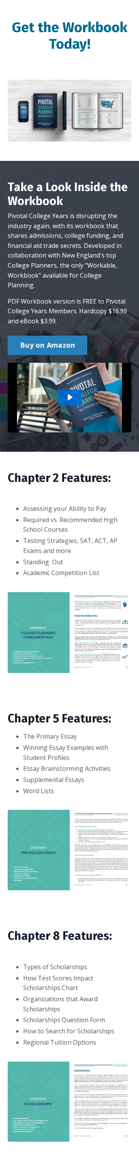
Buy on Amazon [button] (47, 345)
